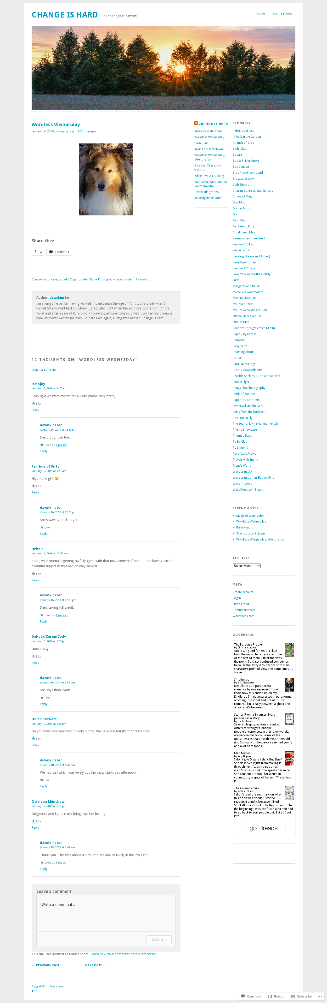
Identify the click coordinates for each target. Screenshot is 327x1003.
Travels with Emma (245, 459)
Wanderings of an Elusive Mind (253, 477)
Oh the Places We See (247, 316)
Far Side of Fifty (45, 466)
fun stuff (83, 279)
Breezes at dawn (244, 178)
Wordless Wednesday (209, 137)
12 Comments (87, 131)
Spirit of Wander (244, 394)
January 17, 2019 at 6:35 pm (49, 723)
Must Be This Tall (244, 298)
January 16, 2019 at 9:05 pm (57, 682)
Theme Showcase (245, 429)
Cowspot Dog (242, 196)
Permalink (142, 279)
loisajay (38, 384)
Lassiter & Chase (244, 268)
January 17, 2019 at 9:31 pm (49, 806)
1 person (62, 445)
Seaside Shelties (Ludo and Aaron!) (256, 376)
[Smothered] (289, 691)
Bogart (237, 154)
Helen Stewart (44, 719)
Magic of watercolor (208, 131)
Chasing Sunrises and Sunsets (253, 190)
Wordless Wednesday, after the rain (260, 539)
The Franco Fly (242, 418)
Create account (243, 592)
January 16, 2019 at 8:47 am (49, 388)
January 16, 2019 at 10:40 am (50, 553)
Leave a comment (45, 370)
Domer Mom (241, 208)
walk (120, 279)
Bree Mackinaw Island (248, 172)
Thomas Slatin (242, 435)
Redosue (239, 340)
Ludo (236, 280)
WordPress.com (243, 616)
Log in (237, 598)
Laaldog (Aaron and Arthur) (251, 256)
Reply (35, 410)
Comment (159, 939)
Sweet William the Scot (248, 406)
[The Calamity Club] (289, 799)
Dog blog (239, 202)
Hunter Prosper (246, 721)
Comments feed (244, 610)
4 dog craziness (243, 130)
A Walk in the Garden (247, 136)
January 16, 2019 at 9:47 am (49, 471)
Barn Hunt (201, 143)
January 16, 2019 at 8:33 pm (49, 641)
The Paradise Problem (249, 644)
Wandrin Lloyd (242, 483)
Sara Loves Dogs (244, 364)
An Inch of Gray (243, 142)
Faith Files (239, 220)
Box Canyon (241, 166)
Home (261, 14)
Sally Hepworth (246, 756)
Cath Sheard (241, 184)
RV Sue (237, 358)
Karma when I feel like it (249, 238)
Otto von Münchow (48, 801)
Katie (93, 279)
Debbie (38, 549)
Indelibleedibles (244, 232)
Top (34, 991)
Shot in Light (241, 382)
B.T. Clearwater (246, 682)
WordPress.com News (248, 489)
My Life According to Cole (250, 310)
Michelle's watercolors (248, 292)
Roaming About (243, 352)
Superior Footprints (246, 400)
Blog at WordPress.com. (48, 986)
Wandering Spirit (244, 471)
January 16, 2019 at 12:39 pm (58, 429)
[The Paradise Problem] (289, 655)
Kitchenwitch (241, 250)
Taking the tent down (208, 149)
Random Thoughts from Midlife (254, 328)
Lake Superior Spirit (246, 262)
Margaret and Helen (246, 286)
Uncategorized (57, 279)
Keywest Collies (243, 244)
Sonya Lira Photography (249, 388)
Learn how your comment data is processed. (123, 954)
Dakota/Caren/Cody (49, 636)
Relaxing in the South (208, 198)
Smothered (241, 679)
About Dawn (282, 14)
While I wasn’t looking (209, 176)
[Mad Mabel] (289, 764)
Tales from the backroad (249, 412)
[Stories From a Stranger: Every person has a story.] (289, 723)
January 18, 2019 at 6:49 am (57, 765)
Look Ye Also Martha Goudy (251, 274)
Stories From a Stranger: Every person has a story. (254, 716)
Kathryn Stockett (247, 791)
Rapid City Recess (244, 334)
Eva (235, 214)
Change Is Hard (65, 14)
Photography (107, 279)
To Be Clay (240, 441)
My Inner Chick (243, 304)
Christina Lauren (247, 647)
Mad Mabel (242, 753)
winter (128, 279)
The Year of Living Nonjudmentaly (255, 423)
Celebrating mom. (206, 192)
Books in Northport (246, 160)
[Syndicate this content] (196, 123)
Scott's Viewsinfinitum (248, 370)
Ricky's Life (240, 346)
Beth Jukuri (240, 148)
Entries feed (241, 604)
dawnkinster (66, 131)
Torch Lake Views (244, 453)
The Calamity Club (246, 788)
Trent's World (242, 465)
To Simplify (240, 447)
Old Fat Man (241, 322)
